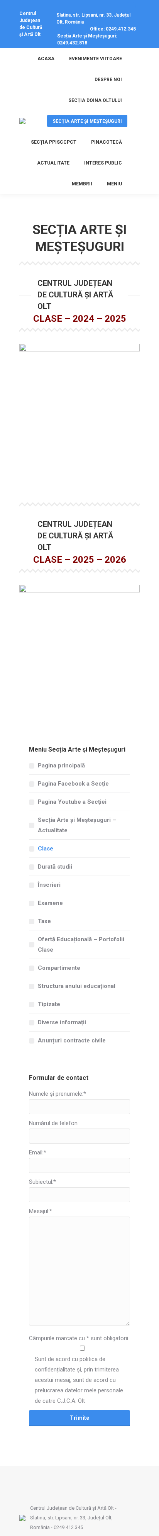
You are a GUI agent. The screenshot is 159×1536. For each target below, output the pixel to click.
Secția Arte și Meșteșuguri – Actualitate (77, 825)
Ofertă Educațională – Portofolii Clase (81, 944)
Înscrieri (49, 884)
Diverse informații (62, 1022)
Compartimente (59, 967)
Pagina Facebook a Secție (73, 783)
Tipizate (49, 1004)
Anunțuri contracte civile (72, 1040)
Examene (50, 903)
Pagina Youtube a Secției (72, 801)
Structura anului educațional (76, 986)
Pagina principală (61, 765)
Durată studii (55, 866)
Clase (45, 848)
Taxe (44, 921)
